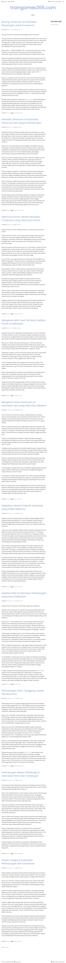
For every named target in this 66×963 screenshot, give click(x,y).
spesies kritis (17, 684)
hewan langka (17, 941)
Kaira (12, 962)
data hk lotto (29, 99)
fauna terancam (18, 499)
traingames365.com (33, 7)
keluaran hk (27, 752)
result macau (55, 24)
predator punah (18, 395)
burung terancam (18, 113)
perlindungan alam (19, 766)
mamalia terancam (19, 210)
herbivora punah (18, 314)
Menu (33, 15)
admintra (19, 29)
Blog (8, 113)
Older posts (5, 947)
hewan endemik (18, 586)
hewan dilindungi (18, 853)
